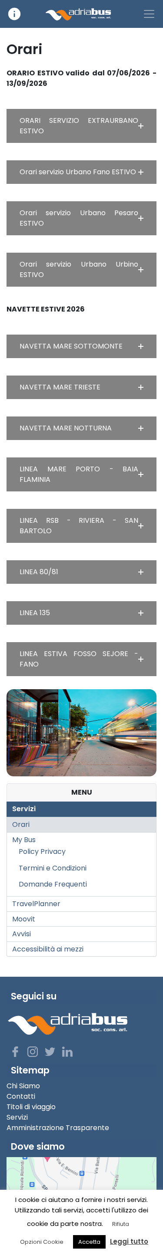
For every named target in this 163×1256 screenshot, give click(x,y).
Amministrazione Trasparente (58, 1128)
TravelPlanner (36, 904)
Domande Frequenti (53, 884)
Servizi (24, 809)
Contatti (21, 1096)
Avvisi (21, 934)
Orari (21, 824)
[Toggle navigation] (149, 13)
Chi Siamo (23, 1086)
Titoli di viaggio (31, 1107)
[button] (81, 126)
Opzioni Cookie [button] (41, 1242)
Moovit (23, 919)
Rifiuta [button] (120, 1224)
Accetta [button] (89, 1242)
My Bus (24, 840)
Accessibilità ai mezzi (47, 949)
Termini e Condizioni (52, 868)
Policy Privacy (42, 851)
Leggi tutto (129, 1241)
